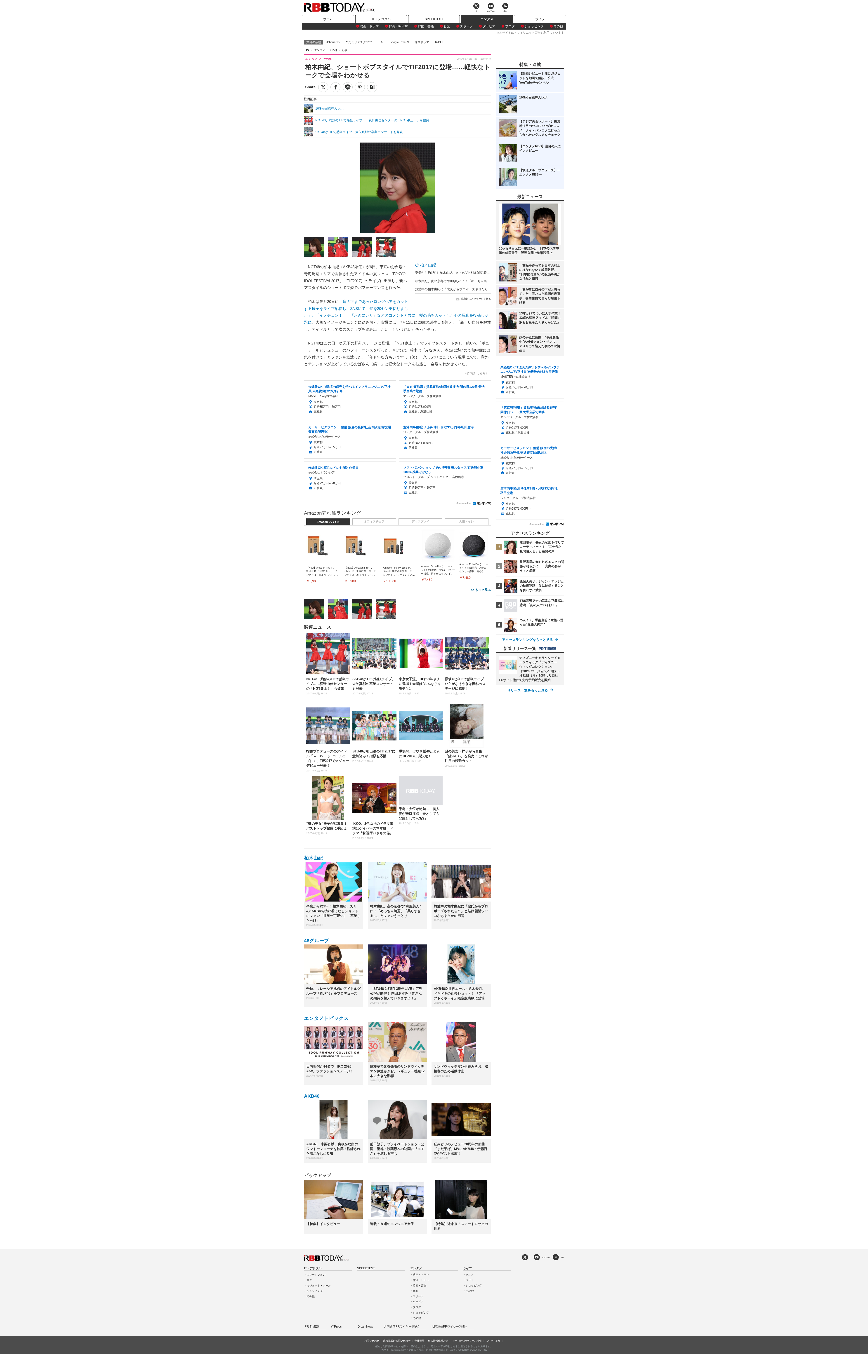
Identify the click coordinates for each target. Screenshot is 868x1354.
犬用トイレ (466, 521)
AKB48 (312, 1096)
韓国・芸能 (426, 26)
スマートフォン (316, 1274)
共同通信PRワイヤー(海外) (449, 1326)
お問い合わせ (371, 1340)
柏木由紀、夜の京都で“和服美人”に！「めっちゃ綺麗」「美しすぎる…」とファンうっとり (479, 281)
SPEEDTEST (434, 19)
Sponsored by (463, 503)
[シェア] (335, 87)
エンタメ (487, 19)
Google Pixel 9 (399, 42)
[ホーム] (307, 50)
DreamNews (365, 1326)
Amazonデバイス (328, 522)
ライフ (540, 19)
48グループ (316, 940)
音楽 (447, 26)
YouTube (546, 1257)
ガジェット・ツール (319, 1285)
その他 (558, 26)
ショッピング (534, 26)
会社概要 (419, 1340)
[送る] (348, 87)
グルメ (470, 1274)
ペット (470, 1280)
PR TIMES (312, 1326)
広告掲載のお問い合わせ (396, 1340)
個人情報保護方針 (438, 1340)
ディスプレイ (420, 521)
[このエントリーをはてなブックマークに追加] (372, 87)
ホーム (328, 19)
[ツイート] (323, 87)
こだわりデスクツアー (360, 42)
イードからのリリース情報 (467, 1340)
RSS (562, 1257)
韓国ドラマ (422, 42)
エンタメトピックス (326, 1018)
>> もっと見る (481, 590)
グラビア (489, 26)
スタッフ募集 (493, 1340)
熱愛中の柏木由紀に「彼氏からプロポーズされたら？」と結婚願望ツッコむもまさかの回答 (480, 289)
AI (382, 42)
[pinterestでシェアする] (360, 87)
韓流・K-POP (398, 26)
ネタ (309, 1280)
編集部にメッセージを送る (476, 298)
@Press (336, 1326)
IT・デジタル (381, 19)
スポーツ (466, 26)
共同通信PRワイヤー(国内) (401, 1326)
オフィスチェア (374, 521)
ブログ (510, 26)
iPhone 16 (333, 42)
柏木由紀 (428, 265)
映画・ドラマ (369, 26)
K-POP (439, 42)
